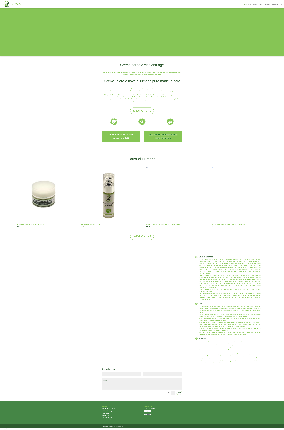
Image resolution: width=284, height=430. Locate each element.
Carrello (255, 4)
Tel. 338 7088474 (106, 410)
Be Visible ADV (120, 426)
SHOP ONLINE (142, 111)
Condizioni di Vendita (150, 408)
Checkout (267, 4)
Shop (249, 4)
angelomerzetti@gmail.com (109, 419)
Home (245, 4)
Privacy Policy (3, 429)
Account (261, 4)
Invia (179, 393)
